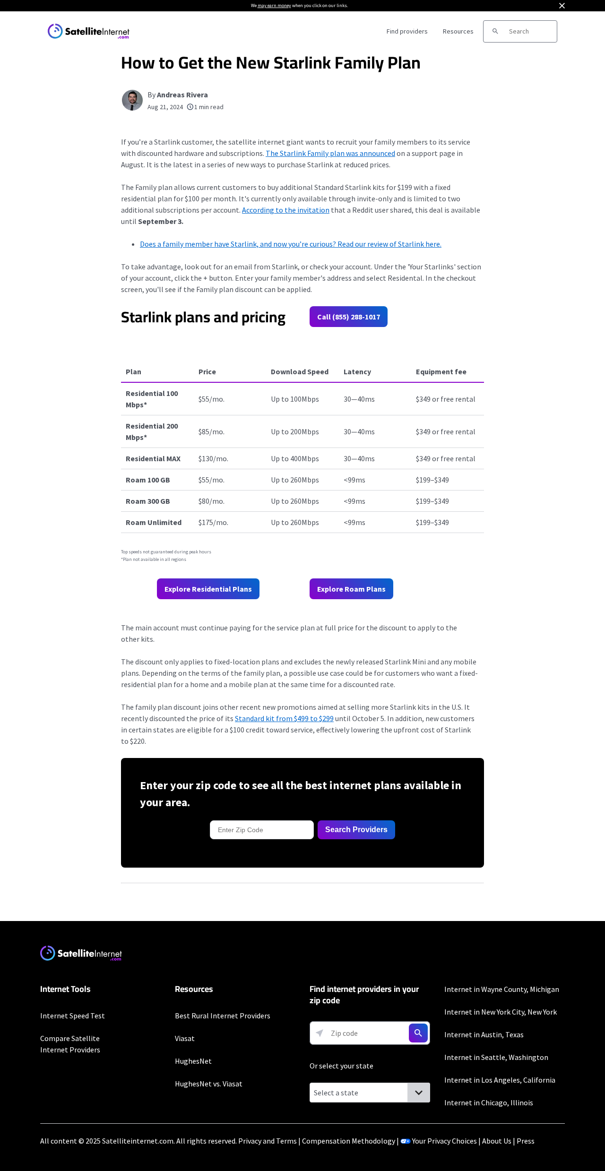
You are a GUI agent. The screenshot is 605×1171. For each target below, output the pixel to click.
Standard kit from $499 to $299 (284, 718)
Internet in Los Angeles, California (499, 1080)
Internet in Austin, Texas (484, 1034)
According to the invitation (285, 210)
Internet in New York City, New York (500, 1011)
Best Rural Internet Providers (222, 1015)
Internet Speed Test (72, 1015)
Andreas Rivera (182, 94)
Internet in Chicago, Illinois (488, 1102)
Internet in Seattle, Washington (496, 1057)
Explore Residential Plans (208, 589)
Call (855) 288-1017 (348, 316)
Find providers (407, 31)
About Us (496, 1140)
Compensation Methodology (348, 1140)
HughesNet (193, 1061)
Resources (458, 31)
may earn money (274, 5)
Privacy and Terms (267, 1140)
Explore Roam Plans (351, 589)
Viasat (185, 1038)
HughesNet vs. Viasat (208, 1083)
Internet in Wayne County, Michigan (501, 989)
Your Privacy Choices (444, 1140)
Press (526, 1140)
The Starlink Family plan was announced (330, 153)
